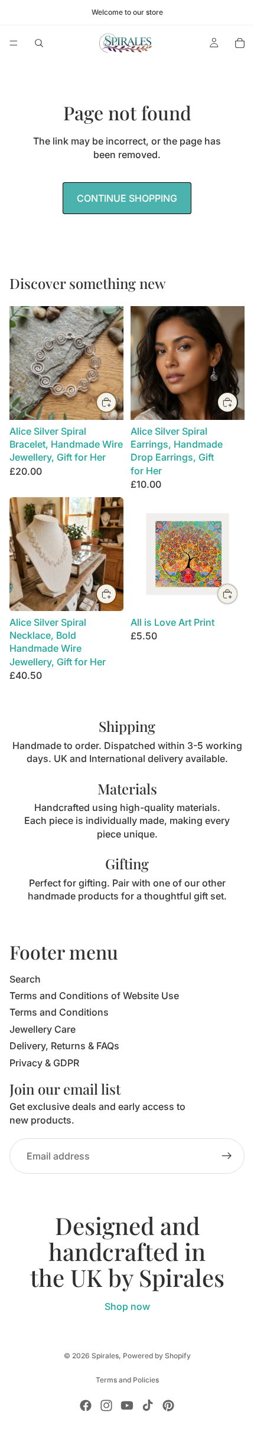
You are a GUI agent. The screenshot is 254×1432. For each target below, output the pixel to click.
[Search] (39, 43)
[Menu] (13, 43)
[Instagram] (106, 1405)
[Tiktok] (148, 1405)
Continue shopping (127, 198)
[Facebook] (86, 1405)
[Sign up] (226, 1156)
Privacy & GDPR (44, 1062)
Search (25, 979)
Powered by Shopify (157, 1355)
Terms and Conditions (59, 1012)
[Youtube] (127, 1405)
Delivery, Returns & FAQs (64, 1046)
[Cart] (240, 43)
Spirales (105, 1355)
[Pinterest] (168, 1405)
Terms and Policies (127, 1379)
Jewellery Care (42, 1029)
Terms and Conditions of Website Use (94, 995)
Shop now (127, 1306)
